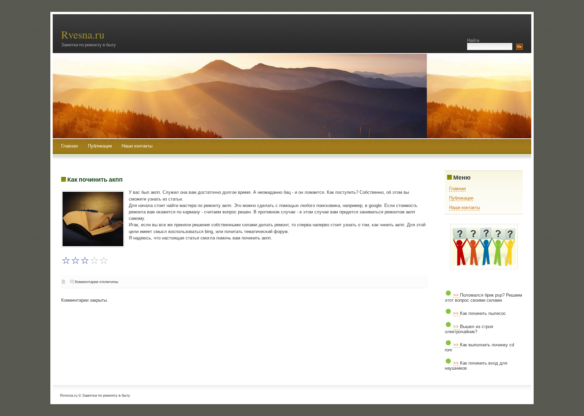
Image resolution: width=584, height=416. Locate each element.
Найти (473, 40)
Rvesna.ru (82, 34)
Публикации (100, 145)
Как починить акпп (95, 179)
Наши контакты (137, 145)
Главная (69, 145)
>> (456, 295)
